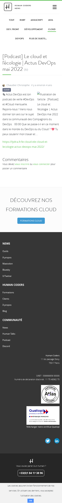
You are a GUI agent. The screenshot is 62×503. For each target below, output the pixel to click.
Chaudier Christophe (18, 85)
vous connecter (41, 164)
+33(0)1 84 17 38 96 (31, 473)
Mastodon (7, 263)
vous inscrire (22, 164)
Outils (5, 251)
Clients (5, 298)
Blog (4, 311)
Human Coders (53, 355)
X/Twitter (7, 276)
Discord (6, 346)
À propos (6, 257)
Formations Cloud (31, 220)
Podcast (6, 340)
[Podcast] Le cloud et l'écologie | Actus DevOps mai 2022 (29, 62)
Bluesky (6, 269)
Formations (8, 292)
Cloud (6, 90)
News (5, 327)
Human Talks (8, 333)
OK (30, 500)
